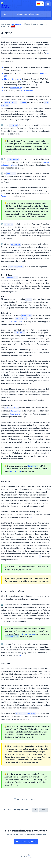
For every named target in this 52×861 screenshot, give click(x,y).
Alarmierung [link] (16, 24)
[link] (13, 26)
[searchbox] (26, 14)
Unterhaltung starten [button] (28, 841)
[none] (5, 5)
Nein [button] (43, 810)
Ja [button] (35, 810)
